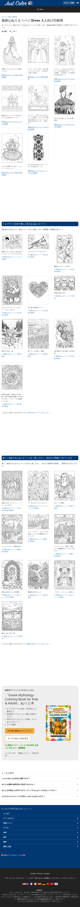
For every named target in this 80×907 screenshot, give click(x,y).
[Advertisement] (40, 200)
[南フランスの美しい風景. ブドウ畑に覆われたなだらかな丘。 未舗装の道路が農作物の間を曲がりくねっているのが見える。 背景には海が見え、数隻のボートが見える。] (38, 348)
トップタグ (30, 878)
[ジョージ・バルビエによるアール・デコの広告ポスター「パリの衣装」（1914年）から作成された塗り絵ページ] (64, 65)
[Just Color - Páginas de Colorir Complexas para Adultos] (47, 884)
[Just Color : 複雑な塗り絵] (19, 3)
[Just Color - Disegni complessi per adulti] (35, 884)
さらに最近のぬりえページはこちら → (36, 644)
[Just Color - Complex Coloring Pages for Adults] (25, 884)
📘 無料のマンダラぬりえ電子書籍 (13, 855)
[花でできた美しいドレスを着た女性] (64, 114)
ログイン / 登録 (69, 3)
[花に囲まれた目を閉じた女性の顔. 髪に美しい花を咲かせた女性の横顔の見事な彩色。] (64, 348)
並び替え (5, 31)
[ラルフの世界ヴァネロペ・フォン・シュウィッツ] (12, 162)
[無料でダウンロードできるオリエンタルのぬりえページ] (12, 111)
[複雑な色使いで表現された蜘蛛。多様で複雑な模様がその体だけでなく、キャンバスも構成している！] (12, 391)
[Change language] (78, 3)
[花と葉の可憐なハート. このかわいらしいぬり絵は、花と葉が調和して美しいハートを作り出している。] (38, 304)
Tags (9, 17)
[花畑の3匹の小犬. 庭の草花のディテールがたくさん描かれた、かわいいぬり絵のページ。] (64, 290)
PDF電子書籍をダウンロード (20, 731)
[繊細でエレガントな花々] (64, 263)
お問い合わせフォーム (24, 899)
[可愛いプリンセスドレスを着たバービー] (12, 65)
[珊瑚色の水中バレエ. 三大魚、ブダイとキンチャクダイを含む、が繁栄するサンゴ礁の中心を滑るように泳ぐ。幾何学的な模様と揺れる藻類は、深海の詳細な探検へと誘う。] (38, 589)
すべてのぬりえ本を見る (18, 738)
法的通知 (46, 878)
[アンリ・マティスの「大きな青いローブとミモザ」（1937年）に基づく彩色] (38, 65)
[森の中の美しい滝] (12, 348)
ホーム (4, 17)
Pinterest (40, 873)
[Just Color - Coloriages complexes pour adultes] (31, 884)
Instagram (47, 873)
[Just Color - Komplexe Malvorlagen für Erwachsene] (43, 884)
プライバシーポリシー (69, 878)
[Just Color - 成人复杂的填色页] (52, 884)
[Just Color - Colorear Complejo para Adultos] (39, 884)
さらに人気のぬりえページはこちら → (36, 412)
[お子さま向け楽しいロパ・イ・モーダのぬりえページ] (38, 160)
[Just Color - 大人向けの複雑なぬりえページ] (56, 884)
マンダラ (6, 813)
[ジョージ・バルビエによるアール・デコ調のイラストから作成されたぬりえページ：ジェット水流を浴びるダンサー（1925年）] (38, 111)
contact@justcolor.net (44, 899)
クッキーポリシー (55, 878)
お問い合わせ (38, 878)
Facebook (33, 873)
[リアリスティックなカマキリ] (38, 248)
